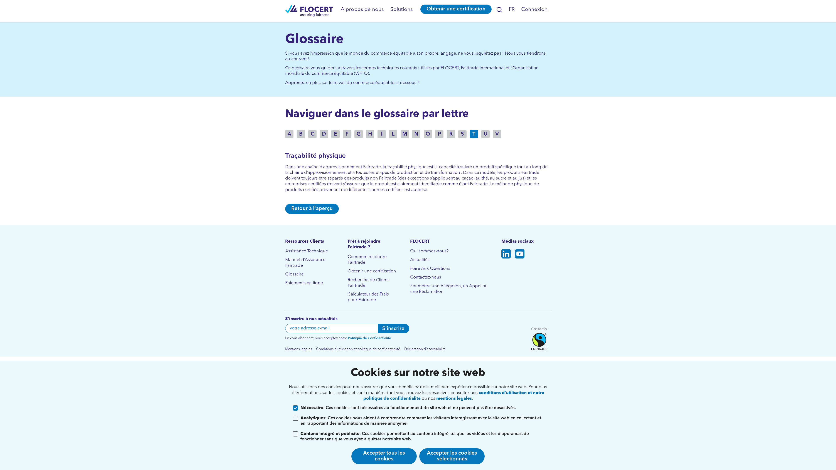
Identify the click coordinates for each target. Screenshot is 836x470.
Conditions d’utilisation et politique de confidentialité (358, 349)
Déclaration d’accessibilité (425, 349)
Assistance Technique (306, 251)
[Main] (309, 11)
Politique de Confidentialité (369, 338)
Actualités (420, 260)
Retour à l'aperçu (312, 208)
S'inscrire (393, 328)
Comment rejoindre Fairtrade (367, 260)
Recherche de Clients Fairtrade (368, 283)
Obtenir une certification (455, 9)
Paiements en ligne (304, 283)
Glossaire (294, 274)
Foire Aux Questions (430, 269)
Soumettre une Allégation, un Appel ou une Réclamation (449, 289)
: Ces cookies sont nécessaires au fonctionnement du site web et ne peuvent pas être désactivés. (408, 408)
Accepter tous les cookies (384, 456)
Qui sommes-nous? (429, 251)
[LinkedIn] (506, 254)
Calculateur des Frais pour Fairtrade (368, 297)
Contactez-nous (425, 277)
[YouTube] (519, 254)
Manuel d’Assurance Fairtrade (305, 263)
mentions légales (454, 398)
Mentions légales (298, 349)
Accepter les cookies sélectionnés (452, 456)
